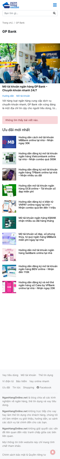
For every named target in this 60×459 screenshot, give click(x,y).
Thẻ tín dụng (45, 375)
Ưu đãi (6, 387)
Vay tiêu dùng (10, 375)
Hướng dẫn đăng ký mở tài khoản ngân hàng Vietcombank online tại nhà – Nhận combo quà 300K (38, 156)
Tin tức (16, 387)
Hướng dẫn (8, 95)
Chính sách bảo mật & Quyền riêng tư (24, 454)
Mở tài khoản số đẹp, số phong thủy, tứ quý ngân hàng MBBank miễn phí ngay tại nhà (37, 236)
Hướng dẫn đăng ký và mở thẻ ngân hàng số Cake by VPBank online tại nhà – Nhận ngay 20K (37, 285)
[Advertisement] (30, 331)
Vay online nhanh (39, 381)
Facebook (45, 387)
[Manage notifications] (52, 452)
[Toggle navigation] (55, 5)
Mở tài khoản (23, 95)
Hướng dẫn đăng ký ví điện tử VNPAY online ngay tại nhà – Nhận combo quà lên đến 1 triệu (37, 204)
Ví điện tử (8, 381)
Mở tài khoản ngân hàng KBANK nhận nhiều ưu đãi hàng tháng (37, 219)
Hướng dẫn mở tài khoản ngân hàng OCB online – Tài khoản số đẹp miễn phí (37, 188)
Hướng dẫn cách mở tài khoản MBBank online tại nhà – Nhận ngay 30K (36, 140)
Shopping (28, 387)
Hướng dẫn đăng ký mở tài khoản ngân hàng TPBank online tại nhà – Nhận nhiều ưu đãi (38, 172)
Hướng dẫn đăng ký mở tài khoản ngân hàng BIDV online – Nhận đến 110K (38, 269)
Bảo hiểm (21, 381)
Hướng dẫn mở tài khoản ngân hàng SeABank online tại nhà (36, 251)
